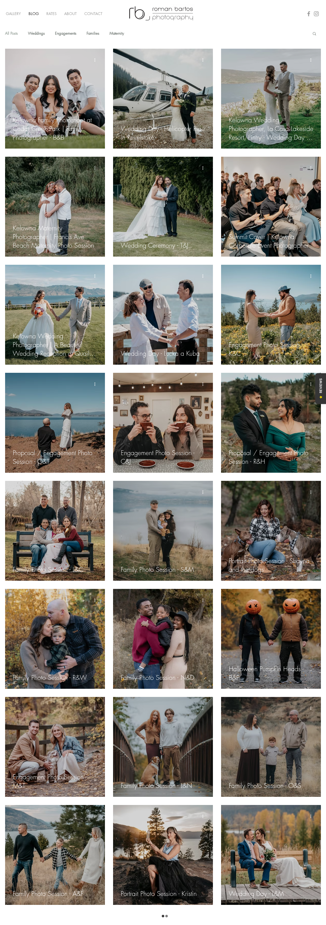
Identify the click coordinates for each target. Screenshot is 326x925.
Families (93, 33)
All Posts (11, 33)
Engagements (65, 33)
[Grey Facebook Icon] (308, 13)
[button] (13, 13)
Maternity (117, 33)
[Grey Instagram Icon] (316, 13)
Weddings (36, 33)
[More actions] (96, 60)
